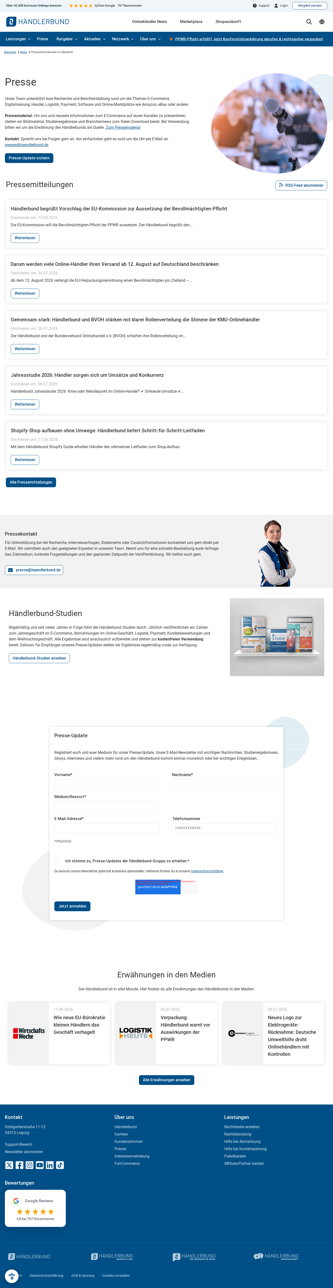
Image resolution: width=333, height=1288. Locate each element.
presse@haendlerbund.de (26, 144)
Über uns (148, 39)
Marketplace (191, 21)
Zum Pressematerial (123, 127)
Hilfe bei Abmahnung (242, 1141)
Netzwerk (120, 39)
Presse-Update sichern (29, 158)
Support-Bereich (18, 1144)
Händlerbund (126, 1127)
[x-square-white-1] (9, 1165)
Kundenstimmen (129, 1141)
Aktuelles (92, 39)
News (23, 52)
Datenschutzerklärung (46, 1275)
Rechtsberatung (237, 1134)
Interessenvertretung (132, 1156)
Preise (42, 39)
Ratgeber (65, 39)
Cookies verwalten (116, 1275)
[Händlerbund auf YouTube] (39, 1165)
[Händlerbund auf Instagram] (29, 1165)
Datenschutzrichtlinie (207, 871)
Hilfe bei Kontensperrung (245, 1149)
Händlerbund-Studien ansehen (39, 658)
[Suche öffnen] (309, 21)
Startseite (10, 52)
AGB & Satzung (82, 1275)
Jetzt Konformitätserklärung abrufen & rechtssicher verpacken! (249, 39)
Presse (120, 1149)
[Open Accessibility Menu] (12, 1276)
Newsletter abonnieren (24, 1151)
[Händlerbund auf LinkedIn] (49, 1165)
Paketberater (235, 1156)
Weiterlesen (25, 238)
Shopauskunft (228, 21)
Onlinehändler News (149, 21)
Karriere (121, 1134)
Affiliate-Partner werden (244, 1163)
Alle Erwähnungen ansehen (166, 1080)
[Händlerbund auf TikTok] (60, 1165)
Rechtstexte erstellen (242, 1127)
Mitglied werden (310, 5)
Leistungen (16, 39)
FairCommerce (127, 1163)
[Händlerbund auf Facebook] (19, 1165)
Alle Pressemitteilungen (31, 482)
